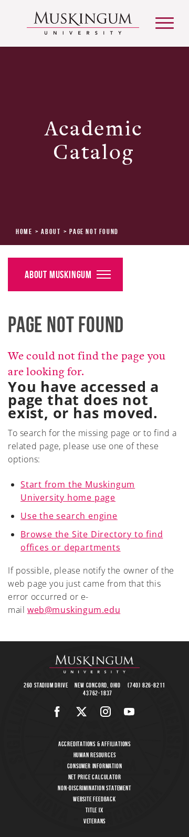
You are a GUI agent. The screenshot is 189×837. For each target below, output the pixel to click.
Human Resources (95, 754)
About (50, 231)
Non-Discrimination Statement (94, 788)
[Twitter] (82, 711)
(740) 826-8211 (146, 685)
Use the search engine (69, 516)
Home (24, 231)
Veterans (94, 821)
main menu (164, 23)
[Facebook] (57, 711)
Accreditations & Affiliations (94, 743)
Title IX (94, 810)
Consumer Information (94, 765)
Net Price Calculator (94, 777)
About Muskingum (58, 274)
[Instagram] (106, 711)
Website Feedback (94, 799)
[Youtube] (129, 711)
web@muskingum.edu (73, 610)
